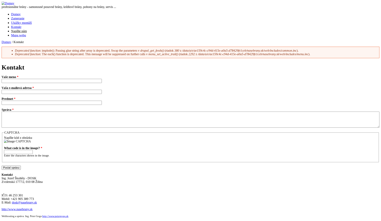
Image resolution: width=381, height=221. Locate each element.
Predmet (8, 98)
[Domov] (8, 3)
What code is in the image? (23, 148)
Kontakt (16, 27)
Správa (8, 109)
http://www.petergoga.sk (55, 216)
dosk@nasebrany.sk (24, 202)
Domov (16, 14)
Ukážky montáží (21, 22)
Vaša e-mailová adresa (18, 88)
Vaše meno (10, 77)
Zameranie (17, 18)
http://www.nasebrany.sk (17, 209)
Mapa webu (18, 35)
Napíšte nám (19, 31)
